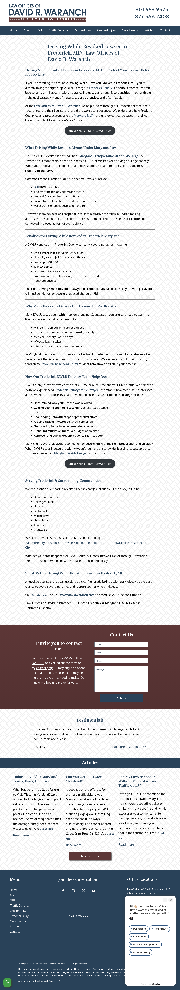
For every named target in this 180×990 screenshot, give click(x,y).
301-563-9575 (40, 595)
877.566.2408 (152, 16)
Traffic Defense (20, 905)
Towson (51, 543)
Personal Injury (19, 916)
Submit (121, 698)
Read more (21, 835)
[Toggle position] (165, 900)
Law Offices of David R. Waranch (57, 106)
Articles (15, 926)
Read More (47, 829)
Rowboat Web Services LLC (47, 981)
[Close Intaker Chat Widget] (170, 900)
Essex (134, 543)
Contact (15, 931)
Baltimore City (35, 543)
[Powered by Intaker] (156, 984)
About (14, 895)
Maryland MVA (83, 115)
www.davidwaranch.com (77, 595)
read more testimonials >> (128, 747)
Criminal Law (18, 910)
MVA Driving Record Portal (60, 364)
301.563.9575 (152, 9)
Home (14, 890)
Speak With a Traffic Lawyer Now (90, 130)
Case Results (18, 921)
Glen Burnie (82, 543)
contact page (44, 668)
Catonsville (65, 543)
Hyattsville (122, 543)
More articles (90, 856)
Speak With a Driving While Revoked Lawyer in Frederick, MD (74, 573)
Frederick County (100, 88)
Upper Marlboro (102, 543)
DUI (36, 187)
